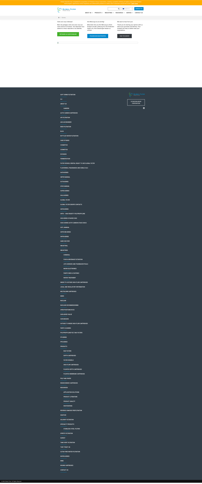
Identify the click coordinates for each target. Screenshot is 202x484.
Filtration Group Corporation (136, 102)
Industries (108, 12)
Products (98, 12)
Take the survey (124, 36)
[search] (118, 8)
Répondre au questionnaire (68, 34)
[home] (68, 10)
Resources (119, 12)
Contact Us (138, 8)
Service (129, 12)
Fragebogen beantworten (98, 36)
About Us (88, 12)
